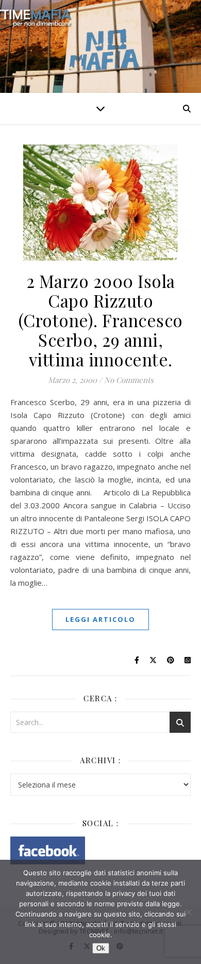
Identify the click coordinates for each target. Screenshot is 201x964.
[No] (188, 912)
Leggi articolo (100, 619)
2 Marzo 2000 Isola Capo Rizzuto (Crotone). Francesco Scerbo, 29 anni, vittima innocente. (101, 320)
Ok (100, 948)
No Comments (129, 380)
